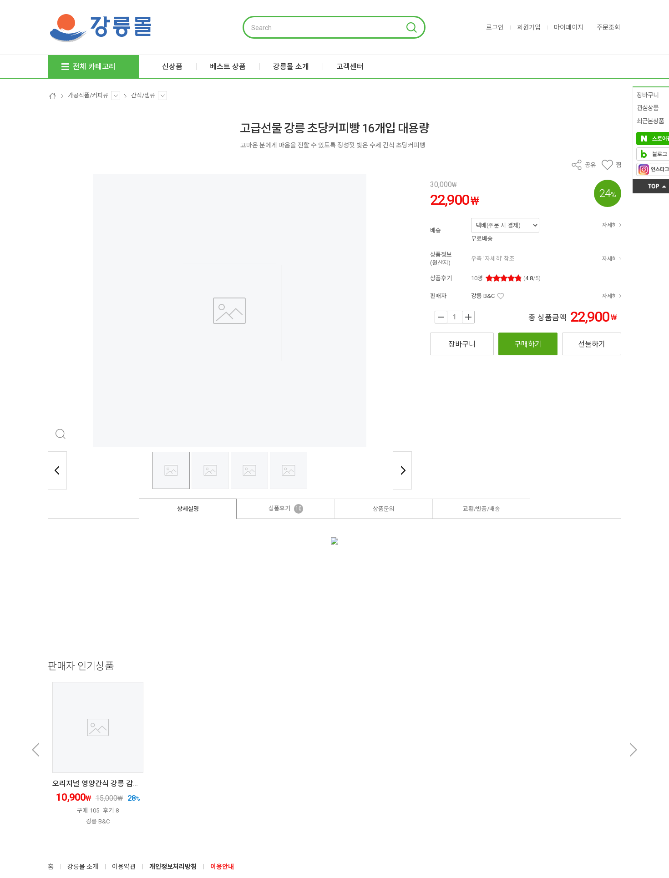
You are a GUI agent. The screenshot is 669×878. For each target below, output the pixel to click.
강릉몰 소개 (82, 866)
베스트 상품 (228, 66)
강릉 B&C (483, 296)
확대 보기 (60, 434)
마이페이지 (568, 27)
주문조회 (608, 27)
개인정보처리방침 (173, 866)
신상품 (172, 66)
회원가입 (529, 27)
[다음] (402, 470)
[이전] (57, 470)
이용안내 (222, 866)
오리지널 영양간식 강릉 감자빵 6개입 (109, 783)
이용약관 (124, 866)
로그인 (495, 27)
